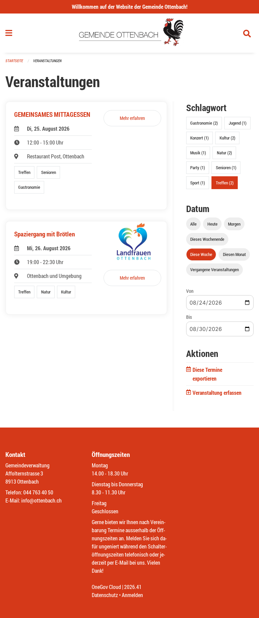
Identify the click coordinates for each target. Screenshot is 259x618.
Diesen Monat (234, 254)
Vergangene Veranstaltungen (214, 269)
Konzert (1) (199, 137)
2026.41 (133, 586)
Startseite (14, 60)
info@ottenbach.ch (41, 500)
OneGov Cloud (106, 586)
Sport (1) (197, 182)
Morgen (234, 224)
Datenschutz (105, 594)
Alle (193, 224)
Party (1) (197, 167)
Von (190, 291)
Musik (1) (198, 152)
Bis (189, 317)
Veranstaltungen (47, 60)
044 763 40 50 (38, 492)
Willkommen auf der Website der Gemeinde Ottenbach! (130, 6)
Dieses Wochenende (207, 239)
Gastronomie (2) (204, 123)
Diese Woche (201, 254)
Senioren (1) (226, 167)
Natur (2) (224, 152)
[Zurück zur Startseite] (129, 33)
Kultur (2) (227, 137)
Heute (212, 224)
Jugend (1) (238, 123)
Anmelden (132, 594)
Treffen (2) (225, 182)
